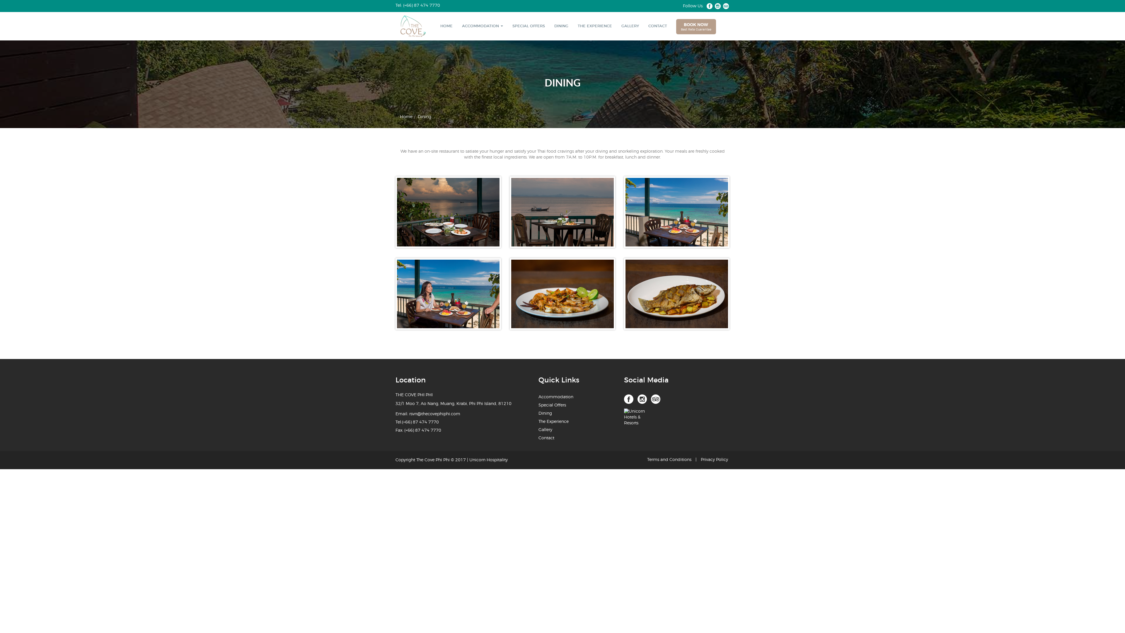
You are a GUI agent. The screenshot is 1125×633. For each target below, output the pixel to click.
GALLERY (630, 26)
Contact (546, 438)
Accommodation (555, 397)
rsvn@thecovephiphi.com (434, 414)
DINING (561, 26)
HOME (446, 26)
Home (406, 117)
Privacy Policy (714, 460)
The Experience (553, 422)
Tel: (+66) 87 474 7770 (418, 6)
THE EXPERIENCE (595, 26)
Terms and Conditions (669, 460)
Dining (545, 413)
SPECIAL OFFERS (528, 26)
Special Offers (552, 405)
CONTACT (657, 26)
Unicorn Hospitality (488, 460)
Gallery (545, 430)
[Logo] (408, 26)
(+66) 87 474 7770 (420, 422)
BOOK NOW (696, 27)
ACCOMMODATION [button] (481, 26)
